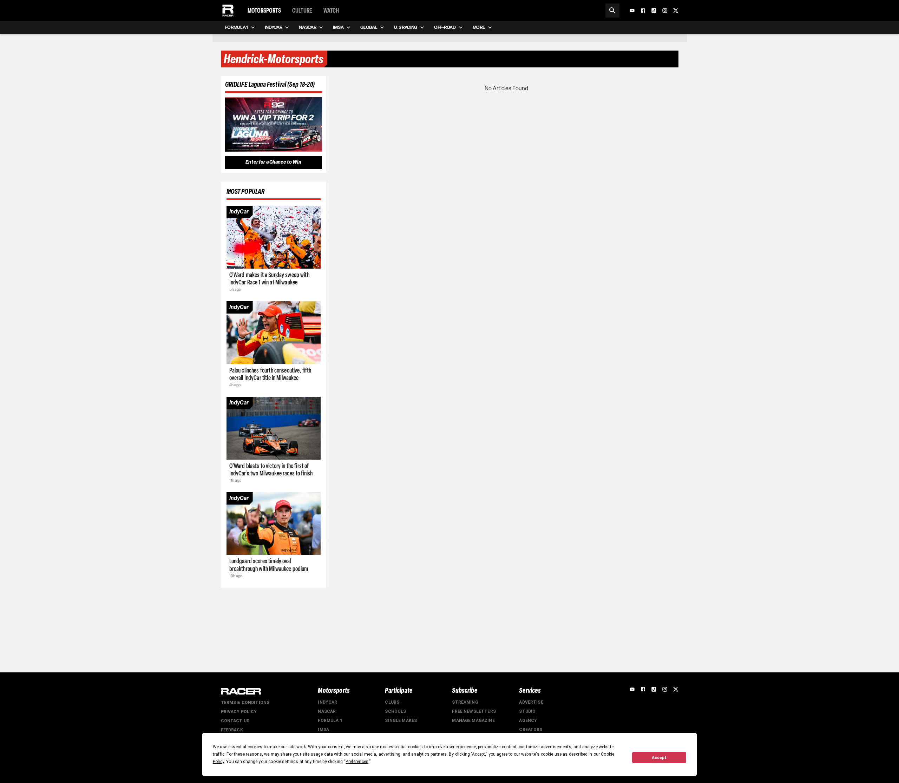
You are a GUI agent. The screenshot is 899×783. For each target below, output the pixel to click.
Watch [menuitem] (331, 10)
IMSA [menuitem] (338, 27)
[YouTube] (632, 10)
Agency (528, 720)
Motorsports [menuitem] (264, 10)
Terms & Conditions (245, 702)
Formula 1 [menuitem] (236, 27)
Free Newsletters (474, 711)
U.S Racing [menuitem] (405, 27)
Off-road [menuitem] (444, 27)
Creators (530, 729)
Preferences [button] (357, 761)
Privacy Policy (239, 711)
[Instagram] (665, 10)
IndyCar (327, 702)
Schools (395, 711)
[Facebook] (643, 10)
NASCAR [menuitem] (307, 27)
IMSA (323, 729)
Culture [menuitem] (302, 10)
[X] (675, 10)
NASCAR (327, 711)
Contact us (235, 720)
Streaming (465, 702)
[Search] (612, 11)
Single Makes (401, 720)
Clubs (392, 702)
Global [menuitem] (368, 27)
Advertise (531, 702)
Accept (659, 757)
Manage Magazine (473, 720)
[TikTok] (654, 10)
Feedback (232, 730)
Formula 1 (330, 720)
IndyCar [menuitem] (273, 27)
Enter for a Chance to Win (273, 162)
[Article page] (274, 237)
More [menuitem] (479, 27)
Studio (527, 711)
